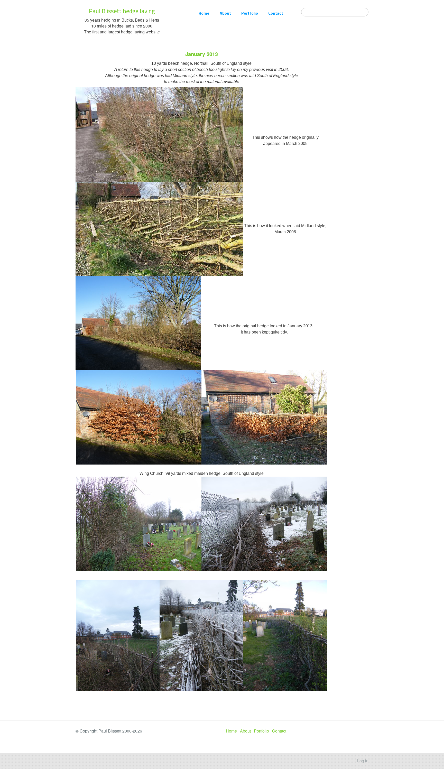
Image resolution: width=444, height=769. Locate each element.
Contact (275, 13)
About (225, 13)
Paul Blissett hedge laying (122, 10)
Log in (362, 761)
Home (204, 13)
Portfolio (249, 13)
